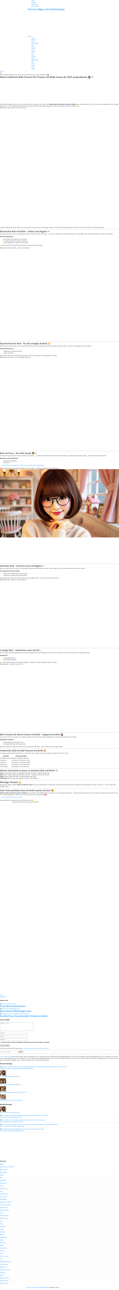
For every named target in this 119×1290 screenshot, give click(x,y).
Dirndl (2, 1186)
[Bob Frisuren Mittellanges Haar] (59, 1009)
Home (33, 1)
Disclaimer (34, 4)
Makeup (2, 1232)
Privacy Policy (35, 6)
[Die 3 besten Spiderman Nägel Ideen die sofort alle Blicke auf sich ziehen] (22, 1129)
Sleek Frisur (3, 1267)
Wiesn (2, 1275)
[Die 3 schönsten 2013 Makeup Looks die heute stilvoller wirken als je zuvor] (22, 1120)
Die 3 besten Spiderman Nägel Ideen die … (12, 1131)
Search (21, 1052)
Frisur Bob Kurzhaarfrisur (12, 1006)
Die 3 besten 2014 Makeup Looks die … (11, 1117)
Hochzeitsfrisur (4, 1210)
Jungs (33, 41)
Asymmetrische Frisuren (7, 1167)
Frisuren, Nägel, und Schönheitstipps (46, 9)
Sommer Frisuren (5, 1270)
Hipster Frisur (4, 1207)
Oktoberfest (3, 1248)
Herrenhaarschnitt (5, 1205)
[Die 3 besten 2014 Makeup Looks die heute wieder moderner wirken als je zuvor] (24, 1115)
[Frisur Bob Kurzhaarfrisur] (59, 1004)
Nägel (33, 52)
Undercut (2, 1272)
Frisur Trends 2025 (5, 1056)
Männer (33, 40)
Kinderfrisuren (4, 1215)
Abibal (2, 1164)
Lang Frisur (3, 1226)
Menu (29, 36)
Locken (33, 48)
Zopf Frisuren (4, 1283)
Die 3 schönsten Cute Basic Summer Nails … (13, 1126)
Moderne (2, 1242)
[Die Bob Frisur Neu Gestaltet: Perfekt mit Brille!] (59, 1014)
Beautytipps (3, 1172)
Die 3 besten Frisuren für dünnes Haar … (12, 1100)
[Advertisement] (59, 23)
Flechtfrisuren (4, 1194)
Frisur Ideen (3, 1196)
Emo (1, 1191)
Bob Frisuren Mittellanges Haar (15, 1011)
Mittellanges (35, 43)
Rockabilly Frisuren (5, 1261)
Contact (33, 2)
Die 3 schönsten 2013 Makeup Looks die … (12, 1122)
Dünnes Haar (4, 1188)
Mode (1, 1240)
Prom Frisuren (4, 1256)
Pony (32, 50)
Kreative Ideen (4, 1218)
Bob (32, 38)
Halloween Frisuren (5, 1202)
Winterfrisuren (4, 1280)
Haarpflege (3, 1199)
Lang (32, 47)
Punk (1, 1259)
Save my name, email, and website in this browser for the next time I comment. (25, 1042)
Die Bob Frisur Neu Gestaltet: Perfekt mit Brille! (24, 1016)
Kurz (32, 45)
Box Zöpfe (3, 1180)
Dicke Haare (3, 1183)
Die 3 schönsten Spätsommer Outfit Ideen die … (14, 1092)
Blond (1, 1175)
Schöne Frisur (4, 1264)
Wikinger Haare (4, 1278)
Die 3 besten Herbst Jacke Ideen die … (11, 1084)
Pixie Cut (2, 1251)
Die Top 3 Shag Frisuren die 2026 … (10, 1076)
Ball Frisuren (3, 1169)
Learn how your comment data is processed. (36, 1048)
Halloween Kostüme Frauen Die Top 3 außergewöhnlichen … (17, 1068)
